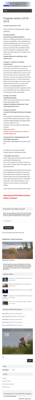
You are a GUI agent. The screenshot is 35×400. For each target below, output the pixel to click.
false (17, 350)
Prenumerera (8, 227)
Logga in (4, 378)
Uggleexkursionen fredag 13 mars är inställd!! (20, 289)
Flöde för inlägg (6, 381)
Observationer (18, 325)
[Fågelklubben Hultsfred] (17, 6)
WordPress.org (6, 387)
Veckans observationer (16, 313)
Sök (3, 357)
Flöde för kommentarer (8, 384)
